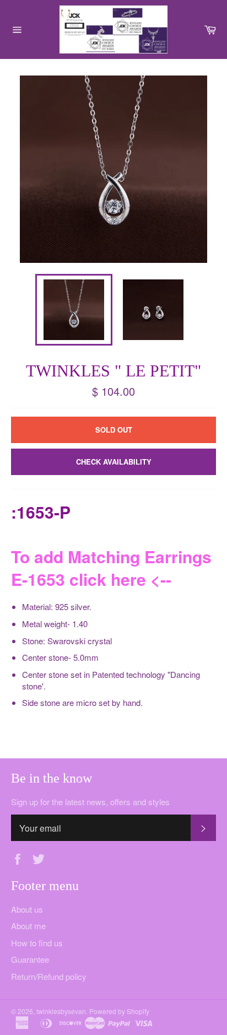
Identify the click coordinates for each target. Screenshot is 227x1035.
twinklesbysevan (61, 1011)
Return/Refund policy (49, 976)
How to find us (37, 942)
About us (27, 909)
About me (28, 925)
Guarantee (30, 959)
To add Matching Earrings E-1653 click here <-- (111, 568)
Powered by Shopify (119, 1011)
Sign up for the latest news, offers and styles (90, 801)
